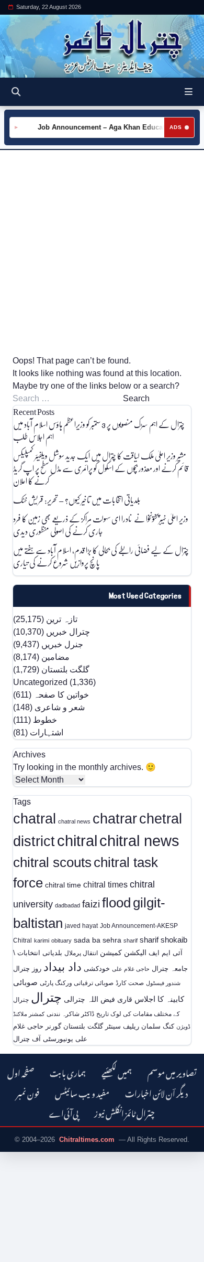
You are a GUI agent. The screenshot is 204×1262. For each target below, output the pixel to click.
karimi (41, 940)
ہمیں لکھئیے (116, 1072)
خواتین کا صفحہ (61, 694)
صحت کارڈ (130, 983)
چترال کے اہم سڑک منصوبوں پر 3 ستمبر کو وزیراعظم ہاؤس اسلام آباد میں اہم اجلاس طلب (99, 430)
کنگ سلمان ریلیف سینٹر (139, 1026)
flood (116, 902)
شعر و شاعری (60, 707)
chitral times (105, 884)
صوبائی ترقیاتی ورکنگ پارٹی (77, 983)
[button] (188, 92)
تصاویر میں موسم (172, 1072)
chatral (34, 818)
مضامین (55, 657)
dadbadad (67, 905)
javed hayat (81, 925)
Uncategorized (40, 682)
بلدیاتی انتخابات (39, 953)
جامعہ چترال (170, 968)
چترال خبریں (68, 631)
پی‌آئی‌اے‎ (63, 1112)
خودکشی (97, 968)
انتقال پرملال (81, 952)
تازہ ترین (61, 619)
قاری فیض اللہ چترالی (98, 999)
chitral (77, 840)
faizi (91, 904)
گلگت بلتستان (65, 669)
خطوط (45, 719)
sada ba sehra (97, 940)
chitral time (63, 885)
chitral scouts (52, 862)
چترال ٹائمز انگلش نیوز (124, 1112)
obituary (61, 940)
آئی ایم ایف (166, 953)
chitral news (139, 840)
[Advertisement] (102, 252)
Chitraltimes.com (87, 1139)
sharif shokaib (163, 940)
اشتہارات (46, 732)
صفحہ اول (20, 1072)
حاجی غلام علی (131, 969)
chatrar (115, 818)
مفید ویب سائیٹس (82, 1092)
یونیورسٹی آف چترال (43, 1039)
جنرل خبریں (62, 644)
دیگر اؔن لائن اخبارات (156, 1092)
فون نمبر (27, 1092)
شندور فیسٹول (163, 983)
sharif (130, 940)
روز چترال (27, 968)
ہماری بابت (68, 1072)
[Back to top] (18, 1252)
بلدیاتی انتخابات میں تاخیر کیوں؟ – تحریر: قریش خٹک (77, 499)
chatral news (74, 821)
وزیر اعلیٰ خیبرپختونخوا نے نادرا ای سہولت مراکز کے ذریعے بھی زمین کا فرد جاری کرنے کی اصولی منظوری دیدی (100, 524)
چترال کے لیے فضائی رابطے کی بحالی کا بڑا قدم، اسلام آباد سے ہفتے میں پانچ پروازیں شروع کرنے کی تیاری (101, 556)
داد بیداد (62, 967)
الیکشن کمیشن (123, 952)
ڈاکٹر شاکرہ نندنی (70, 1014)
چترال (46, 997)
